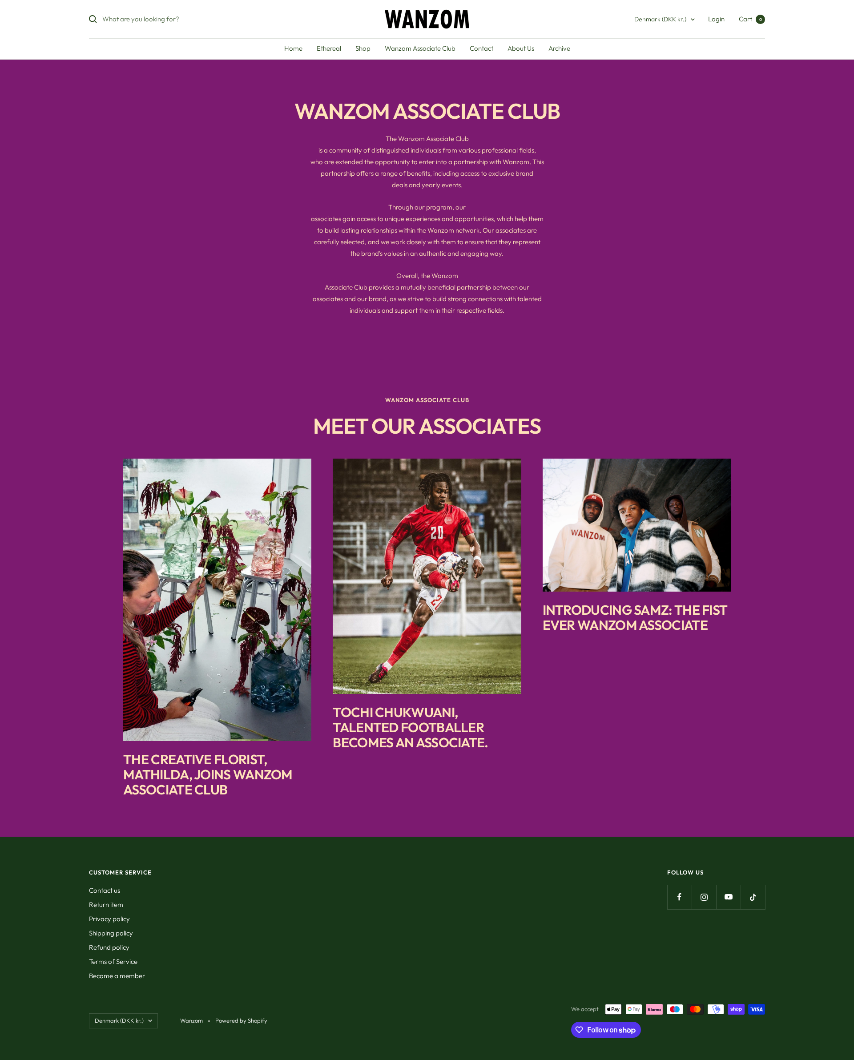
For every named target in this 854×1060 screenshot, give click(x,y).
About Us (521, 48)
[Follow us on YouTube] (728, 897)
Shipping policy (111, 933)
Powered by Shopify (241, 1020)
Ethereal (329, 48)
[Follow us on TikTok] (753, 897)
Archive (559, 48)
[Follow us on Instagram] (704, 897)
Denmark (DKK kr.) (660, 19)
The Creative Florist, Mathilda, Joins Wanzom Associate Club (208, 774)
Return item (106, 904)
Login (716, 19)
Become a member (117, 975)
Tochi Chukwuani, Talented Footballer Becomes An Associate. (410, 727)
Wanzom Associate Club (420, 48)
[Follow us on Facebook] (679, 897)
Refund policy (109, 947)
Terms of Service (113, 961)
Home (293, 48)
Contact (481, 48)
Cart (750, 19)
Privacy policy (109, 919)
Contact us (104, 890)
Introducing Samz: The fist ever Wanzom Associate (635, 617)
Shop (363, 48)
